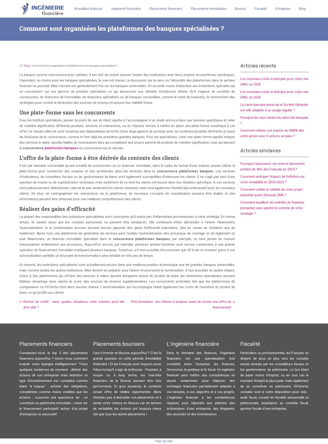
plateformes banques (61, 148)
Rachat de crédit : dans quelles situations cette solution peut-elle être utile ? (74, 304)
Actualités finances (88, 9)
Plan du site (164, 441)
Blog (302, 9)
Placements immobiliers (208, 9)
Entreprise (283, 9)
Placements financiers (165, 9)
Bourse (240, 9)
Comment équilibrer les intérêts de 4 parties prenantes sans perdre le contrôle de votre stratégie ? (272, 208)
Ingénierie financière (126, 9)
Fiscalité (261, 9)
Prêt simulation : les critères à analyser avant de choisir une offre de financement (181, 304)
